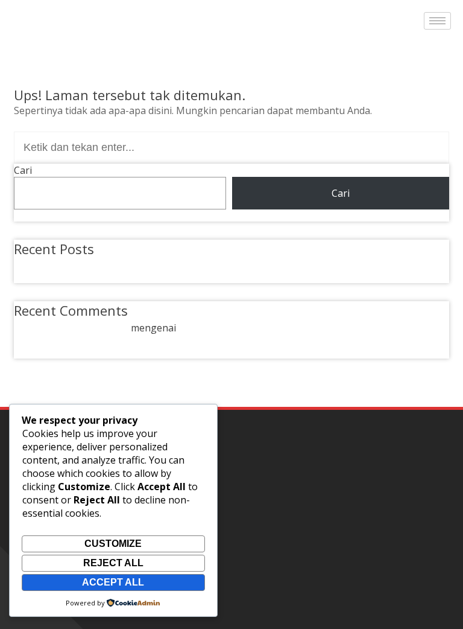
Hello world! (55, 264)
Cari (23, 170)
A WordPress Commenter (71, 327)
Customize (113, 543)
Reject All (113, 563)
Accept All (113, 582)
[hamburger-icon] (437, 21)
